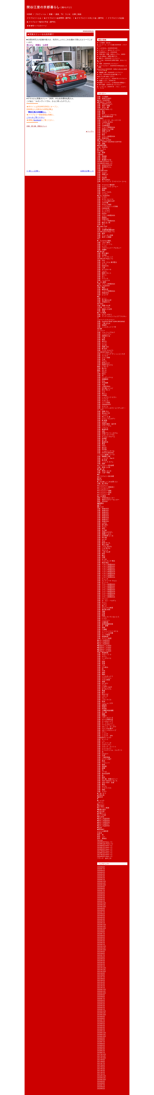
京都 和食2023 (103, 509)
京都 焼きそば (102, 694)
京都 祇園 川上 (103, 411)
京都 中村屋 (102, 395)
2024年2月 (101, 921)
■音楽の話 (100, 251)
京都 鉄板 (101, 615)
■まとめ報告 (101, 496)
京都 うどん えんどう (105, 350)
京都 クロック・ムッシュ (106, 746)
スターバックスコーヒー (106, 320)
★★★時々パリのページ (37, 26)
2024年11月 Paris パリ (105, 259)
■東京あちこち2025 (104, 140)
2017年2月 (101, 1072)
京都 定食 (101, 663)
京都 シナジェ (102, 427)
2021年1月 (101, 988)
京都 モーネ (102, 264)
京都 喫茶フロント (104, 273)
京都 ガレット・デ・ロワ (106, 727)
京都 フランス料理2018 (106, 593)
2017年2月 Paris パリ (105, 854)
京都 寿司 (101, 528)
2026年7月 (101, 869)
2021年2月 (101, 986)
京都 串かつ (102, 393)
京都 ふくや (102, 176)
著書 (51, 14)
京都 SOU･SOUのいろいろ (107, 781)
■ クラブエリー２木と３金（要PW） (90, 18)
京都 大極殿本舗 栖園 (105, 710)
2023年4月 (101, 939)
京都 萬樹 (101, 190)
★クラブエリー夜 (103, 494)
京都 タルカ (102, 172)
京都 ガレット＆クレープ (106, 730)
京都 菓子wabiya (103, 180)
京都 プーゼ (102, 772)
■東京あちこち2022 (104, 647)
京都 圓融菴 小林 (103, 456)
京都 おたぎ (102, 539)
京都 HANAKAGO (104, 404)
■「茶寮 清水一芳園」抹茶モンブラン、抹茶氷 (111, 54)
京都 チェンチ (102, 579)
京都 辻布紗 (102, 255)
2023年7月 (101, 934)
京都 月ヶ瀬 (102, 712)
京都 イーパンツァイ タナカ (107, 631)
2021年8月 (101, 975)
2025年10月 (101, 885)
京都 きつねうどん (104, 689)
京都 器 (100, 169)
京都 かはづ (102, 133)
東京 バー (101, 836)
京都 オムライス (103, 212)
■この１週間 (101, 282)
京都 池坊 (101, 431)
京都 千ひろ (102, 361)
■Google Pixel (102, 226)
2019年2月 (101, 1029)
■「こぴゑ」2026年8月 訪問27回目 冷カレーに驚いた (112, 61)
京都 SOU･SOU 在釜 (105, 782)
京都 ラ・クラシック (105, 723)
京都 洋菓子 (102, 716)
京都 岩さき (102, 447)
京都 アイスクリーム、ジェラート (109, 750)
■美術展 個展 (101, 145)
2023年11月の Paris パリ (106, 232)
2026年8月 (101, 867)
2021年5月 (101, 980)
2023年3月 (101, 941)
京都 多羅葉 (102, 188)
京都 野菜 (101, 701)
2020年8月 (101, 997)
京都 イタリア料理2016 (106, 577)
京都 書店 (101, 784)
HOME (29, 14)
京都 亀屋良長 (102, 442)
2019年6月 (101, 1022)
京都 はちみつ (102, 754)
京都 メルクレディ (104, 334)
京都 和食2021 (103, 512)
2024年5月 (101, 916)
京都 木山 (101, 541)
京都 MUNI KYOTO (104, 165)
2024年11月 (101, 905)
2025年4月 (101, 896)
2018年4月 (101, 1047)
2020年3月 (101, 1006)
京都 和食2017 (103, 519)
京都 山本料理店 (103, 125)
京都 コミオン (102, 194)
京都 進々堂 (102, 440)
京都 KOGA (101, 214)
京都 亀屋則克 (102, 429)
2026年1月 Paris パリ (105, 161)
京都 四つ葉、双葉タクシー (36, 126)
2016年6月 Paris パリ (105, 856)
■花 (98, 296)
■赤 (98, 474)
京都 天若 (101, 384)
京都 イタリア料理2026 (106, 127)
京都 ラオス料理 (103, 680)
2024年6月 (101, 914)
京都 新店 (101, 761)
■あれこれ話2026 (103, 100)
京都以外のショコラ (104, 737)
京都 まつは (102, 559)
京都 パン (101, 741)
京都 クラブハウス (104, 788)
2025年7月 (101, 890)
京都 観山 (101, 555)
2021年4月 (101, 982)
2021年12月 (101, 968)
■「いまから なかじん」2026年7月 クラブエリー (112, 78)
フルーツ (100, 802)
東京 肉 (100, 835)
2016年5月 (101, 1088)
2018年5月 (101, 1045)
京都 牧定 (101, 339)
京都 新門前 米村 (103, 609)
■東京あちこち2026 (104, 102)
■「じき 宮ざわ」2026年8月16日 (107, 48)
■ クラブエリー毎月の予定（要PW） (42, 22)
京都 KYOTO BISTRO (105, 453)
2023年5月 (101, 937)
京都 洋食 (101, 613)
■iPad (99, 478)
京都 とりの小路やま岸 (106, 201)
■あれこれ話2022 (103, 642)
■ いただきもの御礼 (104, 241)
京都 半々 (101, 224)
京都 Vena (101, 445)
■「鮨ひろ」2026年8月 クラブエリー (108, 58)
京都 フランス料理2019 (106, 591)
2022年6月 (101, 957)
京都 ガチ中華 (102, 203)
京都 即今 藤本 (103, 253)
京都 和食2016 (103, 521)
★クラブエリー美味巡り (106, 487)
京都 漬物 (101, 143)
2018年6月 (101, 1043)
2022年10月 (101, 950)
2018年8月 (101, 1040)
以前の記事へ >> (87, 171)
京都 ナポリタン (103, 401)
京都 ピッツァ (102, 582)
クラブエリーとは (34, 18)
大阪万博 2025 (102, 171)
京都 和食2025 (103, 219)
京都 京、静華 (102, 626)
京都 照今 (101, 134)
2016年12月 (101, 1076)
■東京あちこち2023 (104, 645)
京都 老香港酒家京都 (105, 624)
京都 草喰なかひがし (105, 532)
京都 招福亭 (102, 325)
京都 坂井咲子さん (104, 167)
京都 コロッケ (102, 696)
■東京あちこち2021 (104, 649)
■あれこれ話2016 (103, 826)
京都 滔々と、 (102, 275)
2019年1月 (101, 1031)
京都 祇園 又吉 (103, 347)
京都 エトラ (102, 343)
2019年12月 (101, 1011)
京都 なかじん (102, 550)
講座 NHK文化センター (106, 498)
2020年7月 (101, 998)
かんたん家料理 (102, 831)
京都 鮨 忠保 (102, 460)
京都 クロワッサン (104, 745)
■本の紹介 (100, 806)
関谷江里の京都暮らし (37, 112)
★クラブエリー (102, 485)
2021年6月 (101, 979)
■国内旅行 (100, 829)
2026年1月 (101, 879)
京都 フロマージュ (104, 678)
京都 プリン (102, 732)
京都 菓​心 (101, 111)
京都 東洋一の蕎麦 (104, 237)
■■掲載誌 (100, 503)
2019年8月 (101, 1018)
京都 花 (100, 770)
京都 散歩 (101, 777)
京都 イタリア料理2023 (106, 564)
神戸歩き (100, 304)
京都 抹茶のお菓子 (104, 98)
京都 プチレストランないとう (108, 617)
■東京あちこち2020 (104, 651)
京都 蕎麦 (101, 691)
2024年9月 (101, 908)
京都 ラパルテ (102, 356)
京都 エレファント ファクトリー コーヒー (111, 182)
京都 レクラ (102, 618)
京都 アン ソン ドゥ (104, 244)
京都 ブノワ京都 (103, 402)
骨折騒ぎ (100, 118)
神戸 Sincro (101, 372)
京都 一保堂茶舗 (103, 757)
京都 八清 (101, 338)
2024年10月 (101, 907)
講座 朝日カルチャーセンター (108, 500)
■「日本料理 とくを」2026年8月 (107, 52)
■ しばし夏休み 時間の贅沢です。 (108, 56)
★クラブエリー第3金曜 (105, 465)
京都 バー (101, 660)
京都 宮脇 (101, 311)
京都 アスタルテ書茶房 (106, 185)
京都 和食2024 (103, 293)
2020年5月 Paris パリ (105, 842)
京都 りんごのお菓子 (105, 728)
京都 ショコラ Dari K (105, 458)
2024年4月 (101, 917)
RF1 (98, 239)
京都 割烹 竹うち (103, 543)
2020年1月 (101, 1009)
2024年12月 (101, 903)
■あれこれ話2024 (103, 286)
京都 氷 (100, 752)
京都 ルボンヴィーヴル (106, 435)
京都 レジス (102, 246)
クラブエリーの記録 (116, 18)
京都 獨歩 (101, 287)
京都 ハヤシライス (104, 700)
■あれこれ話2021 (103, 644)
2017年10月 (101, 1058)
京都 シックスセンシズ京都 (107, 206)
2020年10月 (101, 993)
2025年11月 (101, 883)
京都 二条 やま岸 (103, 552)
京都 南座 (101, 764)
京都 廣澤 (101, 152)
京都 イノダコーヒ (104, 658)
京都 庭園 (101, 768)
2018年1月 (101, 1052)
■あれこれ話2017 (103, 824)
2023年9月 (101, 930)
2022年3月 (101, 962)
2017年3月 (101, 1070)
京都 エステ (102, 791)
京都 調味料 (102, 705)
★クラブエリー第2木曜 (105, 476)
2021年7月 (101, 977)
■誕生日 (100, 797)
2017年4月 (101, 1069)
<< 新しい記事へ (33, 171)
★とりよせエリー (103, 489)
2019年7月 (101, 1020)
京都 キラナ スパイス (105, 199)
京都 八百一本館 (103, 473)
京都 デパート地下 (104, 759)
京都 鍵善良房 (102, 289)
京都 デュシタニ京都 (105, 235)
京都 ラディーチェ (104, 426)
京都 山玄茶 (102, 422)
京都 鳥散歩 (102, 217)
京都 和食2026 (103, 138)
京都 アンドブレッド (105, 257)
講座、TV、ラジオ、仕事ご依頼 (68, 14)
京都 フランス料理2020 (106, 590)
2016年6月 (101, 1087)
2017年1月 (101, 1074)
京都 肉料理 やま (103, 336)
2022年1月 (101, 966)
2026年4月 (101, 874)
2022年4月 (101, 961)
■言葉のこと (101, 813)
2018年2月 (101, 1051)
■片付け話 (100, 811)
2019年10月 (101, 1015)
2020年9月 (101, 995)
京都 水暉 (101, 557)
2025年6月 (101, 892)
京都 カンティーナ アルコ (107, 581)
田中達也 (100, 151)
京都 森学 (101, 233)
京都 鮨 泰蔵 (102, 420)
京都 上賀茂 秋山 (103, 386)
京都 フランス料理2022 (106, 586)
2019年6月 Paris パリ (105, 845)
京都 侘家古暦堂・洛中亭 (106, 424)
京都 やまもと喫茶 (104, 205)
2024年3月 (101, 919)
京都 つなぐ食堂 (103, 242)
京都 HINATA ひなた (105, 104)
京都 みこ (101, 277)
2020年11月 (101, 991)
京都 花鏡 (101, 611)
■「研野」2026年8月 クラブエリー (107, 64)
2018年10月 (101, 1036)
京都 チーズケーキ (104, 269)
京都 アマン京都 (103, 357)
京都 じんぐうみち (104, 192)
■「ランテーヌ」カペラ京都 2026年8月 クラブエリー (112, 45)
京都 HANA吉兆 (103, 208)
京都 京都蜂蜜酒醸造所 (106, 230)
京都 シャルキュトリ (105, 676)
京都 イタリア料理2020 (106, 570)
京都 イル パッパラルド (106, 332)
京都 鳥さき (102, 368)
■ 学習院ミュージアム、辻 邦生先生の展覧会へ (111, 82)
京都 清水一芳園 (103, 106)
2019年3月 (101, 1027)
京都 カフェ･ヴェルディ (106, 418)
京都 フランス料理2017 (106, 595)
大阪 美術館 (102, 156)
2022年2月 (101, 964)
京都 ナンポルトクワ (105, 721)
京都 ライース (102, 278)
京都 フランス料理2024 (106, 284)
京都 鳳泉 (101, 444)
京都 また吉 (102, 345)
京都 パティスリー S (105, 718)
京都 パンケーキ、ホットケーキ (109, 120)
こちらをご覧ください (35, 117)
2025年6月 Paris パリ (105, 163)
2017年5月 (101, 1067)
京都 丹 (100, 375)
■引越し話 (100, 469)
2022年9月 (101, 952)
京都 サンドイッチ (104, 743)
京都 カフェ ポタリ (104, 314)
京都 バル (101, 665)
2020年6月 (101, 1000)
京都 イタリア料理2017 (106, 575)
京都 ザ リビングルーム (106, 436)
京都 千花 (101, 359)
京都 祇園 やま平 (103, 131)
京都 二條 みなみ (103, 323)
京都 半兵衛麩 (102, 383)
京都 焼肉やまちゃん (105, 365)
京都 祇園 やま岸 (103, 305)
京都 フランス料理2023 (106, 584)
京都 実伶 (101, 554)
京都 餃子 (101, 692)
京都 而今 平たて (103, 390)
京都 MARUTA (102, 266)
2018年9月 (101, 1038)
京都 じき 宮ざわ (103, 548)
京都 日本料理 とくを (105, 536)
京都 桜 (100, 775)
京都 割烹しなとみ (104, 471)
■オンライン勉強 (103, 808)
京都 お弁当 (102, 523)
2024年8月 (101, 910)
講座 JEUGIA (102, 501)
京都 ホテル (102, 786)
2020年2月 (101, 1007)
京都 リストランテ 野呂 (106, 561)
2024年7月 (101, 912)
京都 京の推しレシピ (105, 388)
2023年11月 (101, 926)
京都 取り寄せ (102, 483)
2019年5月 (101, 1024)
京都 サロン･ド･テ (104, 654)
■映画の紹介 (101, 809)
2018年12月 (101, 1033)
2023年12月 (101, 925)
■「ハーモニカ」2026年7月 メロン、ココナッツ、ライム (111, 87)
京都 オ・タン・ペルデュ (106, 600)
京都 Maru (101, 374)
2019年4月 (101, 1025)
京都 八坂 (101, 268)
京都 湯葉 (101, 682)
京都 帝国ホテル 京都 (105, 129)
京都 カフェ (102, 656)
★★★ (99, 833)
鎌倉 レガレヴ (102, 366)
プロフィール (40, 14)
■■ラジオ (100, 507)
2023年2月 (101, 943)
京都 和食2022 (103, 510)
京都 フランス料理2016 (106, 597)
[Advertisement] (40, 150)
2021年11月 (101, 970)
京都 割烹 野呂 (103, 563)
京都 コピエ (102, 271)
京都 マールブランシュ (106, 725)
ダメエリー (101, 330)
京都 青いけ (102, 606)
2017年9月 (101, 1060)
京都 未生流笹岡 (103, 773)
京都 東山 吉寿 (103, 545)
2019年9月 (101, 1016)
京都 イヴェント (103, 763)
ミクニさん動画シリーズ (106, 454)
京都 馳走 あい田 (103, 223)
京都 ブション (102, 599)
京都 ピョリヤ (102, 295)
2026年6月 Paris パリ (105, 109)
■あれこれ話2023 (103, 640)
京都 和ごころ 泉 (103, 417)
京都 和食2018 (103, 518)
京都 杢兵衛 (102, 449)
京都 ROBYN (102, 147)
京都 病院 (101, 790)
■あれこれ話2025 (103, 196)
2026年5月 (101, 872)
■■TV (99, 505)
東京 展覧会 (102, 838)
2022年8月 (101, 953)
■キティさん (101, 149)
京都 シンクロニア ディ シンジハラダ (111, 354)
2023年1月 (101, 944)
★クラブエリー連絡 (104, 491)
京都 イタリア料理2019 (106, 572)
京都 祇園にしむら (104, 534)
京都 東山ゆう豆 (103, 413)
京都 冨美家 (102, 438)
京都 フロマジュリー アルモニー (109, 248)
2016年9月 (101, 1081)
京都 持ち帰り (102, 525)
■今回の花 (100, 795)
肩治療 (99, 329)
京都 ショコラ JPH (105, 736)
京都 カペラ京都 (103, 124)
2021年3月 (101, 984)
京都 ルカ (101, 392)
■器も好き (100, 817)
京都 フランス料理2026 (106, 136)
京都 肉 (100, 669)
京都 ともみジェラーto (105, 451)
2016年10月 (101, 1079)
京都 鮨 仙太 (102, 348)
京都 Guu (101, 260)
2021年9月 (101, 973)
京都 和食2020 (103, 514)
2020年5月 (101, 1002)
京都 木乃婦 (102, 530)
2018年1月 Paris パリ (105, 853)
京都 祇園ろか (102, 174)
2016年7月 (101, 1085)
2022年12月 (101, 946)
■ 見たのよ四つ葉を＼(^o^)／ (106, 76)
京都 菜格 (101, 627)
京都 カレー (102, 698)
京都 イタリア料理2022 (106, 566)
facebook (37, 120)
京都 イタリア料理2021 (106, 568)
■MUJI (99, 480)
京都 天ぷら (102, 527)
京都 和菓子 (102, 707)
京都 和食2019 (103, 516)
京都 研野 (101, 464)
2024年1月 (101, 923)
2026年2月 (101, 878)
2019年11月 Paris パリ (105, 844)
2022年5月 (101, 959)
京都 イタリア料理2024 (106, 291)
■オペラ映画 (101, 313)
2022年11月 (101, 948)
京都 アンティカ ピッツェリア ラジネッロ (111, 317)
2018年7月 (101, 1042)
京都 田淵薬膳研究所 (105, 116)
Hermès (100, 840)
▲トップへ (90, 131)
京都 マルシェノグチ (105, 703)
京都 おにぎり (102, 683)
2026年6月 (101, 870)
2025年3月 (101, 897)
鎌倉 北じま (102, 370)
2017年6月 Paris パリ (105, 851)
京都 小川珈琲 (102, 97)
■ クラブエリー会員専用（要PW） (58, 18)
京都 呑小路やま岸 (104, 300)
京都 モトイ (102, 602)
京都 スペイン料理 (104, 638)
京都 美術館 (102, 766)
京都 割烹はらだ (103, 363)
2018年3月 (101, 1049)
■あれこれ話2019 (103, 820)
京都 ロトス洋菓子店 (105, 719)
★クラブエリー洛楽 (104, 492)
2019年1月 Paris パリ (105, 847)
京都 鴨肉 (101, 674)
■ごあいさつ (101, 793)
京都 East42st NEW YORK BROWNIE (111, 321)
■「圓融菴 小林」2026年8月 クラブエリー (110, 72)
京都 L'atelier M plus (105, 122)
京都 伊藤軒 (102, 250)
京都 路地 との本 (103, 467)
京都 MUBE (101, 158)
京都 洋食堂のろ (103, 302)
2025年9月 (101, 887)
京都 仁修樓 (102, 629)
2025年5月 (101, 894)
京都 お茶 (101, 755)
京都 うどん (102, 685)
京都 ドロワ (102, 604)
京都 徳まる (102, 341)
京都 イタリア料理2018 (106, 573)
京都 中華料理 (102, 622)
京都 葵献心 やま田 (104, 309)
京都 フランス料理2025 (106, 215)
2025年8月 (101, 888)
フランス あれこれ (104, 858)
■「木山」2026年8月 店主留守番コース (109, 74)
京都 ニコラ (102, 197)
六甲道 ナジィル (103, 307)
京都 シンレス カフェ (105, 462)
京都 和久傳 (102, 537)
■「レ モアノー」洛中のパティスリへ (108, 50)
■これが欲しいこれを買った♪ (107, 482)
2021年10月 (101, 971)
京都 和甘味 (102, 709)
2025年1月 (101, 901)
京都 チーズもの (103, 210)
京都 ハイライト (103, 620)
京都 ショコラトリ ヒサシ (107, 397)
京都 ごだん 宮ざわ (104, 546)
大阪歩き (100, 154)
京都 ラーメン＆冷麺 (105, 633)
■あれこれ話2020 (103, 818)
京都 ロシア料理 (103, 635)
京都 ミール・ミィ (104, 228)
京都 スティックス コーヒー (107, 186)
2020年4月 (101, 1004)
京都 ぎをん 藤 (103, 107)
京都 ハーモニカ (103, 280)
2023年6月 (101, 935)
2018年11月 (101, 1034)
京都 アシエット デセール (107, 115)
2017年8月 (101, 1061)
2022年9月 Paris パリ (105, 352)
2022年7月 (101, 955)
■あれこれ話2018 (103, 822)
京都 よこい (102, 298)
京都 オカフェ (102, 406)
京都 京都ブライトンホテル (107, 433)
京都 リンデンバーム (105, 377)
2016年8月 (101, 1083)
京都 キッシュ (102, 739)
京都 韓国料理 (102, 636)
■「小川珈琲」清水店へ (104, 43)
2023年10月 (101, 928)
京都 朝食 (101, 662)
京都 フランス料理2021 (106, 588)
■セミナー (100, 804)
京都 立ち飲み (102, 667)
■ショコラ (100, 800)
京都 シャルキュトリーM (106, 327)
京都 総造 (101, 113)
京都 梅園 (101, 714)
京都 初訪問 (102, 178)
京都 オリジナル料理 (105, 608)
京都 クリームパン (104, 748)
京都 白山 (101, 381)
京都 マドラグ (102, 399)
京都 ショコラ (102, 734)
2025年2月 (101, 899)
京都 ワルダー (102, 415)
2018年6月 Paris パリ (105, 849)
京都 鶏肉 (101, 673)
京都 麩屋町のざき (104, 160)
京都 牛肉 (101, 671)
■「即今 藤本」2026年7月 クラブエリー (109, 84)
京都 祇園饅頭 (102, 379)
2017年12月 (101, 1054)
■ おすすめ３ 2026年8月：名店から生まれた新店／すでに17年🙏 (112, 69)
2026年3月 (101, 876)
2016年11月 (101, 1078)
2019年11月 (101, 1013)
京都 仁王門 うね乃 (104, 687)
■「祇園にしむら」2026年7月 (106, 80)
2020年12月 (101, 989)
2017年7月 (101, 1063)
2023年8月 (101, 932)
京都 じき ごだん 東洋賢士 (107, 262)
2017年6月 (101, 1065)
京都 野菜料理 (102, 653)
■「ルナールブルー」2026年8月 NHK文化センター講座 (112, 66)
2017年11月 (101, 1056)
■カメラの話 (101, 815)
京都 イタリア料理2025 (106, 221)
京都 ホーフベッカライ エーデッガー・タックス (111, 408)
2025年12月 (101, 881)
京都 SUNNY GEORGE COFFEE (109, 142)
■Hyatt (99, 827)
